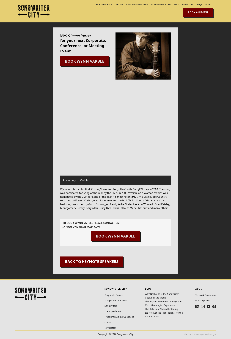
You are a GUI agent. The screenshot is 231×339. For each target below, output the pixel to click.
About (119, 4)
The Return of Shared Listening (161, 308)
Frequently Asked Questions (119, 317)
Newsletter (110, 328)
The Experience (112, 311)
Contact (108, 322)
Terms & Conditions (205, 295)
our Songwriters (137, 4)
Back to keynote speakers (91, 261)
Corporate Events (113, 295)
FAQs (199, 4)
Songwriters (110, 306)
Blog (208, 4)
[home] (34, 11)
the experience (103, 4)
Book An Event (198, 12)
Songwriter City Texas (165, 4)
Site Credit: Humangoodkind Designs (200, 334)
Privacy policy (202, 300)
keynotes (187, 4)
